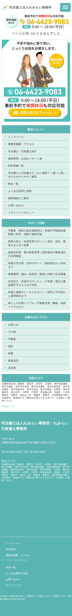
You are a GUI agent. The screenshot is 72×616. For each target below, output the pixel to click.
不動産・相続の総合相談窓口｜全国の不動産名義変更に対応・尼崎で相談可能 (37, 232)
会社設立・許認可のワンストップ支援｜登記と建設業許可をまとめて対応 (37, 283)
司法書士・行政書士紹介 (22, 151)
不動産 (12, 339)
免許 (10, 346)
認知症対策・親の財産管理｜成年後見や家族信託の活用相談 (37, 254)
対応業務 (11, 549)
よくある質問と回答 (20, 191)
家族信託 (13, 360)
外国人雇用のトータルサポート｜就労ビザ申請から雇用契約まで (37, 293)
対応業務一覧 (16, 165)
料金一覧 (13, 183)
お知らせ (13, 324)
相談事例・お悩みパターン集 (25, 158)
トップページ (16, 137)
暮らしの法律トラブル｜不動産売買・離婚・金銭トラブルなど (37, 304)
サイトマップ (13, 585)
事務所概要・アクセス (21, 144)
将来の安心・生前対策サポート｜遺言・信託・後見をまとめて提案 (37, 243)
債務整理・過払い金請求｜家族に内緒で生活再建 (37, 274)
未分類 (12, 367)
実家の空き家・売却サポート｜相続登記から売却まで (37, 264)
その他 (12, 331)
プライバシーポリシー (21, 212)
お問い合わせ (16, 205)
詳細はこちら (8, 406)
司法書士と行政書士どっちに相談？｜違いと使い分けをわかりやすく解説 (37, 174)
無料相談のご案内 (18, 198)
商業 (10, 353)
